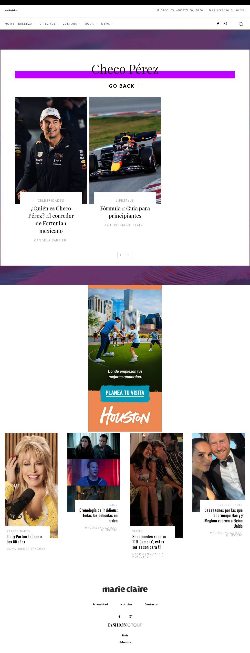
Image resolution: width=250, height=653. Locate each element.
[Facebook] (218, 24)
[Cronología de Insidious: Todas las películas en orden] (93, 472)
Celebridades (51, 200)
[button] (240, 24)
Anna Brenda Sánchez (26, 548)
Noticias (126, 604)
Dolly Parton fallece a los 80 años (24, 539)
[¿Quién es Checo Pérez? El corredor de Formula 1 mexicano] (51, 150)
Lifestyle (125, 200)
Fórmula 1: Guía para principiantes (125, 212)
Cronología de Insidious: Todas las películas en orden (98, 516)
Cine (114, 505)
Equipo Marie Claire (125, 225)
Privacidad (100, 604)
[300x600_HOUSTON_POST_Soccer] (125, 430)
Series (137, 531)
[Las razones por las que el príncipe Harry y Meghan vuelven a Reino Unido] (218, 472)
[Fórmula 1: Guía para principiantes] (125, 150)
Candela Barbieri (51, 240)
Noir (125, 635)
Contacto (151, 604)
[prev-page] (120, 255)
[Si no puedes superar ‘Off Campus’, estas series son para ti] (156, 485)
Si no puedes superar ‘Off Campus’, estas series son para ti (149, 542)
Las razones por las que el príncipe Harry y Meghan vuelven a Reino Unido (223, 518)
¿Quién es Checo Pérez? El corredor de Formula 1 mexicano (51, 219)
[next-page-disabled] (128, 255)
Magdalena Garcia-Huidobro (101, 529)
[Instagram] (225, 24)
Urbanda (125, 642)
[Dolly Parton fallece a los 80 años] (31, 485)
